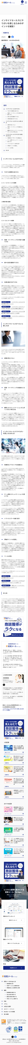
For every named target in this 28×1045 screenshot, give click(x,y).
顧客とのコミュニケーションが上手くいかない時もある (15, 131)
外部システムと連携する (12, 998)
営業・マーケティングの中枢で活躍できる (15, 113)
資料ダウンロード (13, 920)
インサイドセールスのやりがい (13, 109)
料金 (5, 1001)
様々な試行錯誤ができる (13, 116)
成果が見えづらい (12, 125)
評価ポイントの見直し (13, 145)
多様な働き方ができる (13, 118)
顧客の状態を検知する (12, 996)
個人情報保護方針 (22, 1039)
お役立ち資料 (7, 1006)
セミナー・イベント (9, 1009)
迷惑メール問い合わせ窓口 (14, 1040)
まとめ (7, 150)
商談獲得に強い (10, 983)
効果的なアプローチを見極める (15, 138)
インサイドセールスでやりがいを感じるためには (14, 135)
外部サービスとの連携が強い (13, 985)
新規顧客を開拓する (11, 992)
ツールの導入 (11, 148)
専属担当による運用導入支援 (13, 987)
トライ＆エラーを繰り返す (14, 143)
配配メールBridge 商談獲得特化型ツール (12, 705)
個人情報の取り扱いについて (12, 1039)
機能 (5, 990)
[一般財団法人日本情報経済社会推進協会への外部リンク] (8, 1029)
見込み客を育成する (11, 994)
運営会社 (4, 1039)
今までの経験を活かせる (13, 111)
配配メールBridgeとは (10, 981)
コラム (5, 1003)
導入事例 (6, 1014)
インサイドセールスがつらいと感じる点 (14, 122)
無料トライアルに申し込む (14, 943)
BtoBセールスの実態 (9, 1011)
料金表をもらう (13, 968)
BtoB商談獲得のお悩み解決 (9, 707)
